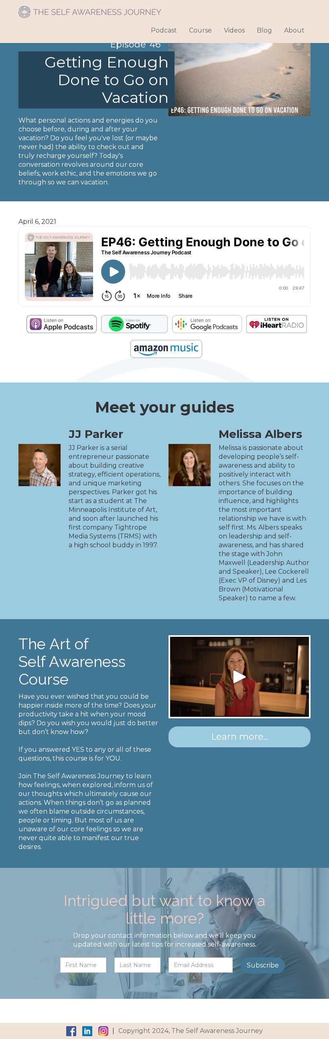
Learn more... (239, 736)
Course (200, 30)
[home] (89, 9)
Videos (234, 30)
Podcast (164, 30)
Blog (264, 30)
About (294, 30)
